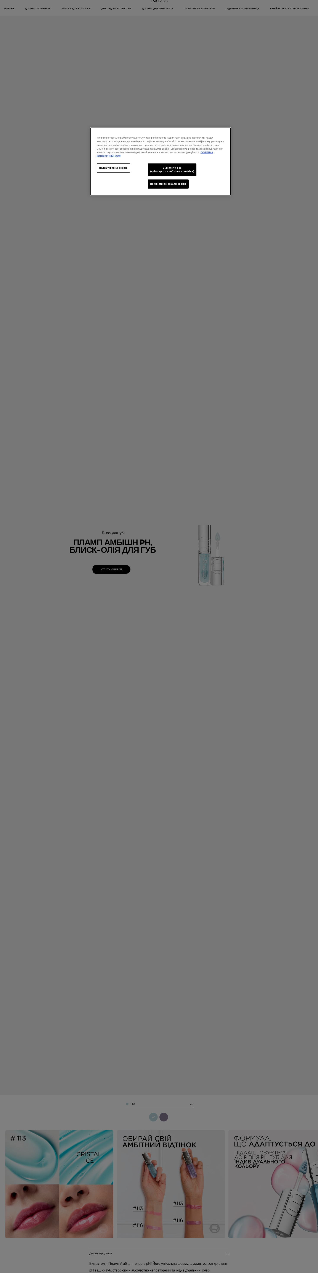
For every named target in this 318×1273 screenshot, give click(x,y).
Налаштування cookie (113, 167)
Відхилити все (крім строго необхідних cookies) (172, 169)
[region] (160, 161)
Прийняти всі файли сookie (168, 183)
